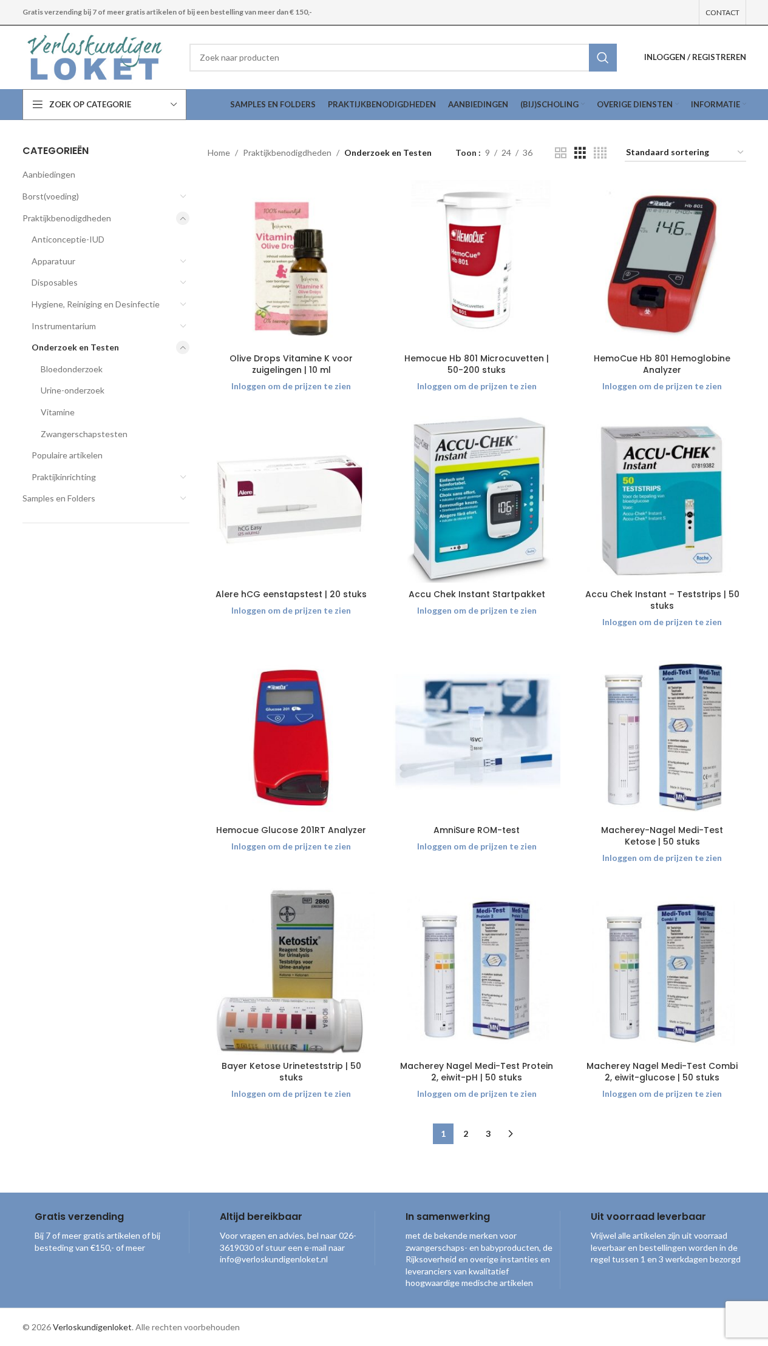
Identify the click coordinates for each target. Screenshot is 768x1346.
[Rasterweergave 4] (600, 153)
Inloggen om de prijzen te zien (291, 386)
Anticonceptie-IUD (68, 239)
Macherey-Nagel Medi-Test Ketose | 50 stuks (662, 836)
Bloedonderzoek (72, 369)
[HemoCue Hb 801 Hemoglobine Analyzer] (662, 263)
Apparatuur (53, 261)
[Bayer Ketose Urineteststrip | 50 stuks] (291, 971)
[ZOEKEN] (603, 58)
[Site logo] (96, 56)
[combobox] (403, 58)
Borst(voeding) (50, 196)
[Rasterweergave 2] (560, 153)
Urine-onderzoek (72, 390)
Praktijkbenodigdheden (66, 218)
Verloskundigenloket (92, 1327)
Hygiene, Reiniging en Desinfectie (96, 304)
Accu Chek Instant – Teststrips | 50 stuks (662, 600)
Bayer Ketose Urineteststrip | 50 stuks (291, 1072)
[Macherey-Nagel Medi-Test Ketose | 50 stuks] (662, 735)
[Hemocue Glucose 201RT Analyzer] (291, 735)
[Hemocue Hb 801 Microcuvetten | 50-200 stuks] (477, 263)
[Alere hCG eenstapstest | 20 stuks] (291, 499)
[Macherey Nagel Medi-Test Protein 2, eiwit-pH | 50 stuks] (477, 971)
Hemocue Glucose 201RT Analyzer (291, 830)
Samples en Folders (58, 498)
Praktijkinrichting (64, 477)
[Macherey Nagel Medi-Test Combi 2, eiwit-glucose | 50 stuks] (662, 971)
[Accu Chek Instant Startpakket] (477, 499)
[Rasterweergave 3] (580, 153)
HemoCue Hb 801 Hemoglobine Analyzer (662, 364)
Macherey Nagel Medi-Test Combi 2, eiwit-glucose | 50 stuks (662, 1072)
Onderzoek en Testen (75, 347)
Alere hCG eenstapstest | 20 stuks (291, 594)
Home (219, 152)
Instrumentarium (64, 326)
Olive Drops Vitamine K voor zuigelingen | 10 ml (291, 364)
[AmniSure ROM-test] (477, 735)
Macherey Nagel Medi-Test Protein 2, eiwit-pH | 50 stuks (476, 1072)
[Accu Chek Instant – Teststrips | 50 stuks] (662, 499)
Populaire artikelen (67, 455)
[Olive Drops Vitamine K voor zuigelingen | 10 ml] (291, 263)
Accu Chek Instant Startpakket (477, 594)
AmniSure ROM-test (476, 830)
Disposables (55, 282)
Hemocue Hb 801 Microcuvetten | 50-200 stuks (476, 364)
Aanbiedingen (48, 174)
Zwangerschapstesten (84, 434)
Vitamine (58, 412)
